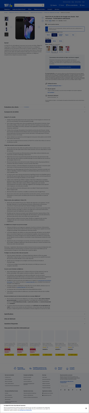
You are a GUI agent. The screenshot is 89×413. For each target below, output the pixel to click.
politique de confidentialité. (26, 410)
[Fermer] (86, 408)
